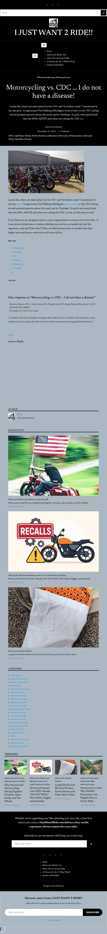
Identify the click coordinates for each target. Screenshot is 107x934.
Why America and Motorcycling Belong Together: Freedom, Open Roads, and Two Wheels (48, 503)
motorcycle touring (19, 723)
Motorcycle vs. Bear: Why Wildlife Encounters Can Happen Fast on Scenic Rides (91, 794)
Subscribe (92, 912)
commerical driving (19, 679)
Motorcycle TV (17, 729)
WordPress (59, 886)
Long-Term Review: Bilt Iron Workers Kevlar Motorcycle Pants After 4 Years (42, 655)
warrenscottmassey (53, 127)
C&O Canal (15, 676)
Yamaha (27, 139)
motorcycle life (43, 500)
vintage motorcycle (19, 746)
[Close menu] (44, 45)
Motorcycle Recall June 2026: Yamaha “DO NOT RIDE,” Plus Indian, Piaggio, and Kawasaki (49, 579)
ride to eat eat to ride (19, 740)
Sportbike (19, 139)
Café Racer (19, 136)
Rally (12, 736)
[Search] (103, 13)
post (18, 204)
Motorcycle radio (18, 702)
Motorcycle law (75, 136)
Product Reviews (25, 651)
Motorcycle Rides (18, 713)
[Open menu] (35, 56)
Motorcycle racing (18, 699)
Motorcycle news (63, 77)
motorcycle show (18, 719)
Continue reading (53, 920)
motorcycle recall (44, 575)
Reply (11, 335)
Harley (28, 136)
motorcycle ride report (20, 709)
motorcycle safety (58, 575)
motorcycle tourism (19, 726)
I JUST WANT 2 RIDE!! (53, 33)
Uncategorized (17, 743)
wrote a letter (71, 204)
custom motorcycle (19, 682)
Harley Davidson (39, 136)
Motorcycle (63, 136)
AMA (10, 136)
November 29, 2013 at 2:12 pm (23, 311)
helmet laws (52, 136)
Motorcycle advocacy (46, 77)
